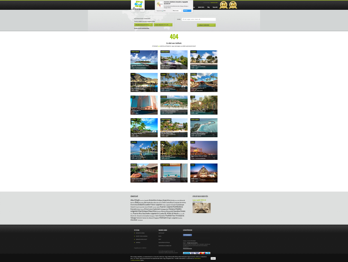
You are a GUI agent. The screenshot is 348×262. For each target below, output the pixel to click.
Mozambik (169, 211)
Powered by (159, 10)
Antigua (159, 200)
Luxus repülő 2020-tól (199, 200)
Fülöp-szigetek (166, 205)
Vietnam (163, 217)
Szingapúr (152, 216)
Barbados (141, 202)
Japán (158, 207)
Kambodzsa (178, 207)
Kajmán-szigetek (166, 207)
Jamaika (154, 207)
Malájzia (172, 209)
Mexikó (159, 211)
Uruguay (156, 218)
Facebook (187, 235)
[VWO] (164, 10)
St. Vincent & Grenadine (142, 216)
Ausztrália (177, 200)
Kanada (133, 209)
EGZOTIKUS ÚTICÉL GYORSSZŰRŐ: (142, 18)
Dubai (140, 204)
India (143, 207)
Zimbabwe (140, 220)
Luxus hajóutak (154, 209)
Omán (182, 211)
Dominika (133, 205)
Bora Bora (154, 202)
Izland (146, 207)
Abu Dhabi (135, 200)
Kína (146, 209)
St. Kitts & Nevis (171, 213)
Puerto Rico (137, 213)
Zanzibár (133, 220)
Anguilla (146, 200)
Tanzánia (162, 216)
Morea (163, 211)
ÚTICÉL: (179, 19)
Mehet (185, 10)
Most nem (176, 10)
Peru (131, 213)
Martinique (143, 211)
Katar (138, 209)
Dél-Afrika (183, 202)
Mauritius (152, 211)
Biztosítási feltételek (164, 242)
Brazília (159, 202)
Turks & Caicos (141, 218)
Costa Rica (169, 202)
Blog (160, 236)
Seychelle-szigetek (149, 213)
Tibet (173, 216)
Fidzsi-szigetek (156, 205)
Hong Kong (138, 207)
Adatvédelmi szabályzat (165, 245)
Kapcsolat (161, 233)
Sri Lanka (160, 213)
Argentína (166, 200)
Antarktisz (153, 200)
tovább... (144, 57)
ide (159, 46)
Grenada (173, 205)
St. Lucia (181, 213)
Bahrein (132, 202)
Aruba (172, 200)
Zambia (180, 218)
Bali (136, 202)
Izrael (150, 207)
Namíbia (176, 211)
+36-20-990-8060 (191, 241)
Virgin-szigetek (172, 218)
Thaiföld (168, 215)
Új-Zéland (150, 218)
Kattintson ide (214, 2)
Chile (163, 202)
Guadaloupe (180, 205)
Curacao (176, 202)
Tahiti (157, 216)
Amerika (142, 200)
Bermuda (147, 202)
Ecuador (146, 204)
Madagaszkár (164, 209)
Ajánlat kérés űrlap (187, 248)
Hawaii (132, 207)
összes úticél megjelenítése (141, 28)
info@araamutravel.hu (192, 243)
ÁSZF (160, 239)
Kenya (142, 209)
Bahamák (182, 200)
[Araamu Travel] (137, 11)
